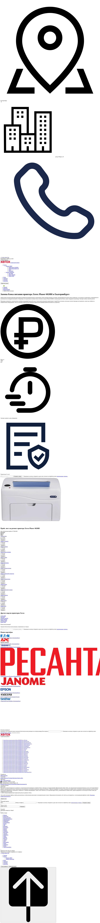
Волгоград (5, 827)
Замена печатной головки (7, 589)
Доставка (5, 279)
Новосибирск (6, 820)
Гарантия (5, 278)
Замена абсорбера (5, 562)
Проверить (22, 806)
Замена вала (3, 606)
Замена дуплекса (4, 541)
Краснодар (5, 816)
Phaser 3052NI (12, 274)
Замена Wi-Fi (4, 600)
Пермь (4, 843)
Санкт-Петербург (7, 847)
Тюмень (5, 837)
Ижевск (5, 830)
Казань (4, 823)
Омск (4, 841)
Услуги (5, 265)
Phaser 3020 (11, 276)
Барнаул (5, 828)
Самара (5, 839)
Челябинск (5, 821)
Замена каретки (4, 595)
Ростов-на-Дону (7, 817)
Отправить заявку (17, 476)
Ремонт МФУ (9, 266)
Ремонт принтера (10, 272)
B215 (10, 269)
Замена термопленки (5, 579)
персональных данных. (62, 476)
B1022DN (11, 271)
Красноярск (6, 842)
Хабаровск (5, 834)
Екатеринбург (6, 822)
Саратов (5, 833)
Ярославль (5, 832)
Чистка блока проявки (6, 552)
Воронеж (5, 826)
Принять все (3, 798)
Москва (5, 815)
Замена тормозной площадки (7, 573)
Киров (4, 845)
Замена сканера (4, 546)
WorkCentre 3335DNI (13, 267)
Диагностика (4, 536)
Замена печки (4, 584)
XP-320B (11, 273)
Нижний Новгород (7, 818)
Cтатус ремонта (4, 260)
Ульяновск (5, 844)
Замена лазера (4, 557)
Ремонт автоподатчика (6, 568)
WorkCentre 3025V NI (14, 268)
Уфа (4, 825)
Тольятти (5, 831)
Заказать (3, 540)
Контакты (5, 281)
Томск (4, 836)
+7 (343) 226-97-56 (5, 257)
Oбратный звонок (4, 283)
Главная (5, 855)
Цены (4, 277)
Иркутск (5, 838)
